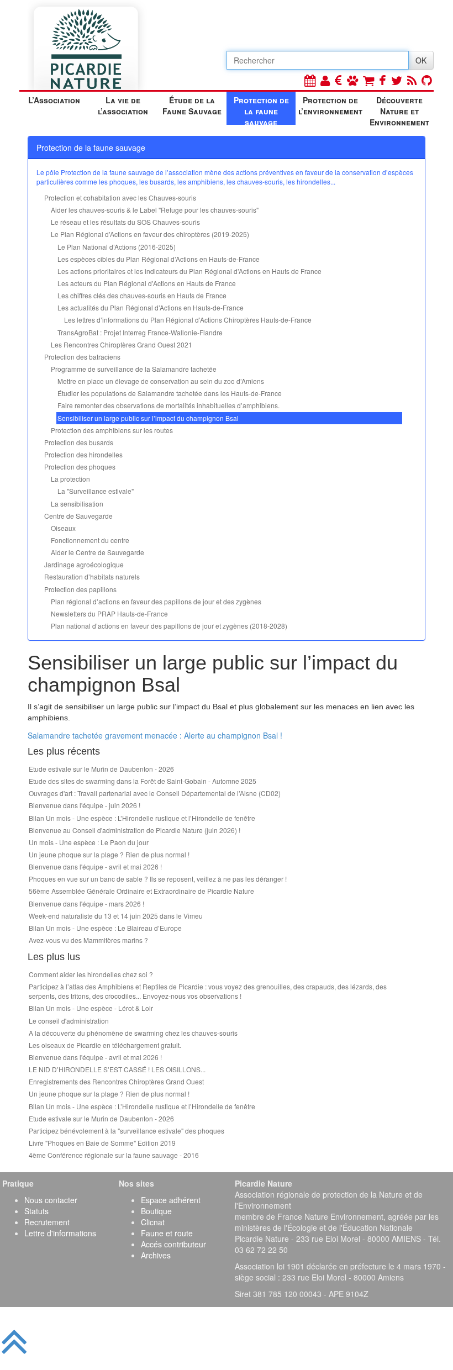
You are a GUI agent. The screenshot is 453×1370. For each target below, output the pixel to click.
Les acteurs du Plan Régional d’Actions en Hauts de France (146, 283)
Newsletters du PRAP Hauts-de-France (109, 613)
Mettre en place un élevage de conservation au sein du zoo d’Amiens (160, 381)
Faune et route (167, 1233)
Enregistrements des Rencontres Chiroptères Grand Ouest (116, 1081)
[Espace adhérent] (325, 79)
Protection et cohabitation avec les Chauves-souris (120, 197)
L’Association (54, 100)
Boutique (156, 1210)
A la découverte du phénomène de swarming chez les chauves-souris (133, 1032)
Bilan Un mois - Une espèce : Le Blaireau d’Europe (105, 927)
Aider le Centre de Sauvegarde (97, 552)
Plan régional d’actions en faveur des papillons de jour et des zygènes (156, 601)
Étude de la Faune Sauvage (192, 105)
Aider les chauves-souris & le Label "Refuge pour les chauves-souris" (155, 209)
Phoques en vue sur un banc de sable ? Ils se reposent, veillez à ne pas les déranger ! (158, 878)
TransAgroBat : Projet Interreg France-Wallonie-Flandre (140, 332)
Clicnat (153, 1221)
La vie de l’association (123, 105)
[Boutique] (368, 79)
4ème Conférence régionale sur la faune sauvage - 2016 (114, 1155)
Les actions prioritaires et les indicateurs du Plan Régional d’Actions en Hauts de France (189, 271)
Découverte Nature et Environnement (399, 109)
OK (420, 60)
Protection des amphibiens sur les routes (112, 430)
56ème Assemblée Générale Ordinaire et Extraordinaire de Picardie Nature (141, 890)
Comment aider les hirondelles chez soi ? (91, 974)
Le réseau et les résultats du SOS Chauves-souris (125, 221)
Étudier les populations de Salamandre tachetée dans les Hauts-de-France (169, 393)
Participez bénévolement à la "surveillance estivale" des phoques (126, 1130)
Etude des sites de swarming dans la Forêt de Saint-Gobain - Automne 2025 (142, 781)
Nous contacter (50, 1199)
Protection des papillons (80, 589)
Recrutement (47, 1221)
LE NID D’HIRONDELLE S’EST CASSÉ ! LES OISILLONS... (117, 1069)
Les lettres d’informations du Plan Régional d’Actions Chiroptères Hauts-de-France (188, 319)
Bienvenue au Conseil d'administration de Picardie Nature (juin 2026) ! (134, 830)
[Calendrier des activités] (309, 79)
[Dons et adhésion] (338, 79)
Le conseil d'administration (69, 1020)
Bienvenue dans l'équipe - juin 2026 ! (84, 805)
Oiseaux (63, 528)
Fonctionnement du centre (90, 540)
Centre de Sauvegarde (78, 515)
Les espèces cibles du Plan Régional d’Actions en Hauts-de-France (158, 259)
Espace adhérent (171, 1199)
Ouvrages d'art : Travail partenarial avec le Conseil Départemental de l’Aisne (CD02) (155, 793)
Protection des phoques (79, 466)
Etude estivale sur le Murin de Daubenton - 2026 (101, 768)
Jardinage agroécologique (84, 564)
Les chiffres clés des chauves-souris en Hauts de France (142, 295)
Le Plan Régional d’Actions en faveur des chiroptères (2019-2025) (150, 234)
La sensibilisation (77, 503)
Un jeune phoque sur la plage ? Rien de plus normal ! (109, 854)
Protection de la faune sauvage (261, 109)
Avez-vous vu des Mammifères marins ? (88, 940)
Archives (156, 1255)
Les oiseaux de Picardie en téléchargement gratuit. (105, 1045)
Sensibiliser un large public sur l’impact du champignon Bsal (148, 418)
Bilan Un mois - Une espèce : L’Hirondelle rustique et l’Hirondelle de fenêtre (142, 818)
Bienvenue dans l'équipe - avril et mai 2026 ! (95, 866)
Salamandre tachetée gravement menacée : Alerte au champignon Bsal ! (155, 735)
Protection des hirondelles (83, 454)
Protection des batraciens (82, 356)
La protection (70, 478)
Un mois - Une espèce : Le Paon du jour (89, 842)
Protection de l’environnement (330, 105)
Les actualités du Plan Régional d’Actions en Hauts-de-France (150, 307)
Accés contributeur (173, 1244)
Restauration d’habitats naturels (92, 576)
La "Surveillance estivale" (95, 491)
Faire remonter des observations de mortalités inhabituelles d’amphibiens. (168, 405)
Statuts (36, 1210)
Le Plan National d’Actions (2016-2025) (116, 246)
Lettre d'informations (60, 1233)
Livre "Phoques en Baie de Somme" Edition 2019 (102, 1142)
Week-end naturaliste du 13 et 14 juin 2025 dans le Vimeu (116, 915)
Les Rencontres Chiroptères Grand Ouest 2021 (121, 344)
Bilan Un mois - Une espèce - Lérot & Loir (91, 1008)
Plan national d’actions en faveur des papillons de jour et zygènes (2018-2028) (169, 625)
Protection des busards (78, 442)
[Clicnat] (352, 79)
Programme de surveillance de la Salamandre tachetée (134, 368)
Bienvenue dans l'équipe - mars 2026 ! (86, 903)
